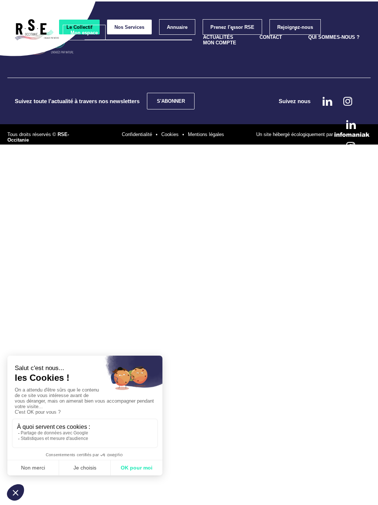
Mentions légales (206, 134)
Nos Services (129, 27)
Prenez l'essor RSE (232, 27)
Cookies (170, 134)
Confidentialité (137, 134)
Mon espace (84, 32)
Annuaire (177, 27)
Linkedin (351, 124)
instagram (350, 146)
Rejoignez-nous (295, 27)
